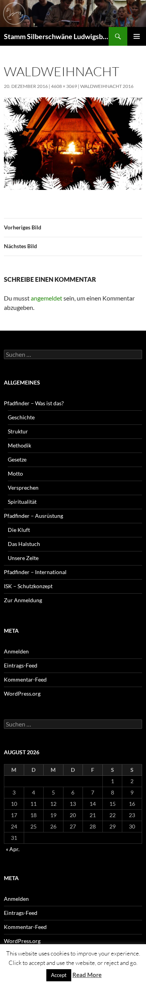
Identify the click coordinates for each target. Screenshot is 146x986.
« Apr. (12, 849)
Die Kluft (19, 529)
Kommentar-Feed (25, 679)
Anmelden (16, 651)
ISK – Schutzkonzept (28, 586)
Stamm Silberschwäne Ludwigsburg (56, 36)
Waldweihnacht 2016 (107, 86)
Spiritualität (22, 501)
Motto (15, 473)
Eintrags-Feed (20, 665)
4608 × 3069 (64, 86)
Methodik (19, 445)
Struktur (18, 431)
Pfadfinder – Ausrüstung (33, 515)
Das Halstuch (24, 543)
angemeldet (46, 298)
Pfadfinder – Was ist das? (34, 403)
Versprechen (23, 487)
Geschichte (21, 417)
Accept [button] (59, 975)
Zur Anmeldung (23, 600)
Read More (87, 974)
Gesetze (17, 459)
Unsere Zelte (23, 558)
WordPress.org (22, 693)
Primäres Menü (136, 36)
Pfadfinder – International (35, 572)
